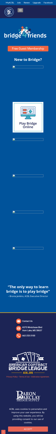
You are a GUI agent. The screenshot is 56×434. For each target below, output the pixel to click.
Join (19, 2)
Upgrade (37, 2)
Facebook (48, 2)
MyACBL (10, 2)
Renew (27, 2)
